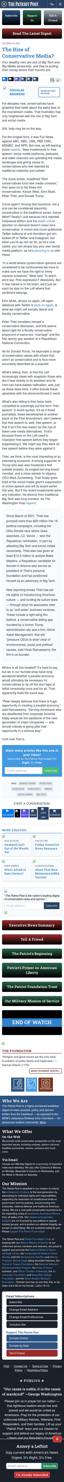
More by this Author (48, 92)
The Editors (41, 840)
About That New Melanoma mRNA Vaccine (47, 873)
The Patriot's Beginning (32, 953)
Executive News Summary (32, 925)
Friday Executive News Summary (47, 846)
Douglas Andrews (17, 92)
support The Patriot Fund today (27, 1231)
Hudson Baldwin (44, 865)
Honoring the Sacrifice (33, 1257)
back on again (43, 305)
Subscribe (11, 15)
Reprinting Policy (37, 1370)
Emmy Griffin (11, 865)
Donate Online (18, 1338)
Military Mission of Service (34, 1242)
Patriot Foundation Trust (38, 1239)
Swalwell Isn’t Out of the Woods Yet (16, 848)
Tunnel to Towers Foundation (18, 1264)
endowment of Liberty (18, 1192)
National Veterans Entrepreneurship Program (30, 1265)
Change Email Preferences (26, 1317)
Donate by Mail (19, 1346)
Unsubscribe (17, 1324)
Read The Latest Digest (32, 33)
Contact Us (20, 1366)
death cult (44, 221)
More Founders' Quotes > (45, 1070)
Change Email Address (23, 1309)
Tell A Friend (32, 939)
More (43, 1122)
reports (15, 149)
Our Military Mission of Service (32, 1001)
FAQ (6, 1366)
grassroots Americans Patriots (43, 1213)
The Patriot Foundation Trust (32, 986)
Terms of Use (40, 1366)
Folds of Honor (44, 1267)
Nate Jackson (11, 840)
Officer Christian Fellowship (32, 1271)
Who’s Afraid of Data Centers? (15, 871)
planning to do (44, 250)
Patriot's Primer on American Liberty (32, 970)
